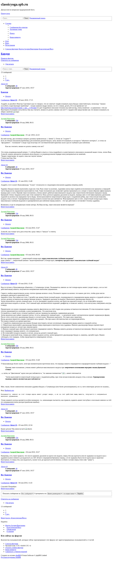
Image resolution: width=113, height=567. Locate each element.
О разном (10, 531)
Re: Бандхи (6, 127)
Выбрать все (9, 390)
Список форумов (11, 544)
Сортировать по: (40, 493)
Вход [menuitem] (7, 43)
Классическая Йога (14, 527)
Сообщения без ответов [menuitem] (18, 27)
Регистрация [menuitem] (10, 45)
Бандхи (5, 53)
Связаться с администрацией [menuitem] (16, 552)
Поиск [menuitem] (12, 33)
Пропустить (5, 13)
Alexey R (4, 84)
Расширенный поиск (37, 18)
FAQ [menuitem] (7, 41)
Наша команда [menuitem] (15, 37)
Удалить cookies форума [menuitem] (14, 548)
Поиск (26, 18)
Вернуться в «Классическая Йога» (14, 518)
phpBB (18, 555)
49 (16, 86)
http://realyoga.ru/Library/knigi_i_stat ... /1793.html (19, 108)
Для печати (9, 64)
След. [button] (7, 80)
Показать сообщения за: (12, 493)
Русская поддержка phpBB (11, 557)
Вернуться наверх (7, 114)
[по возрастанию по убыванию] (69, 493)
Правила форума (7, 58)
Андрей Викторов (8, 119)
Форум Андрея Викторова (15, 525)
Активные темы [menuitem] (16, 29)
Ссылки (8, 23)
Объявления (11, 529)
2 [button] (5, 78)
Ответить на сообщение (10, 60)
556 (17, 121)
